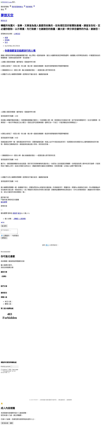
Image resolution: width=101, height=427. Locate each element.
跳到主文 (4, 20)
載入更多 (4, 226)
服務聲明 (69, 400)
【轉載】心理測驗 (19, 219)
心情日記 (17, 34)
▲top (2, 222)
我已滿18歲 (5, 423)
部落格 (7, 40)
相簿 (6, 38)
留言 (19, 213)
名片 (6, 42)
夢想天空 (7, 15)
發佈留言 (4, 238)
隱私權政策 (61, 400)
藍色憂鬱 (4, 202)
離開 (11, 423)
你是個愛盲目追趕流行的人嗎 (20, 50)
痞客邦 (15, 213)
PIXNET (36, 400)
